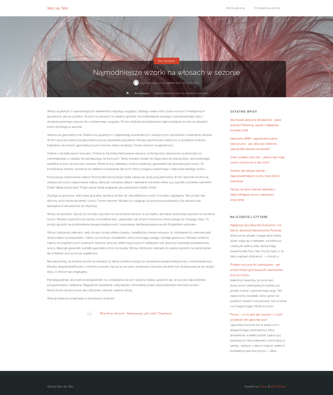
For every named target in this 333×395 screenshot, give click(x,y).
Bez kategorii (166, 61)
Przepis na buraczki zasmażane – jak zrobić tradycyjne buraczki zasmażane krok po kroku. (256, 270)
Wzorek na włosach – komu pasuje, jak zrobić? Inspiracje (136, 313)
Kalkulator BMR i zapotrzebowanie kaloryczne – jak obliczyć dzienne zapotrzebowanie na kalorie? (253, 144)
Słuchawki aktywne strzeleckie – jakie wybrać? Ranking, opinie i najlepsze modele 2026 (255, 125)
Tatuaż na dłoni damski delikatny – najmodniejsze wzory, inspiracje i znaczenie (253, 195)
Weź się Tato (57, 8)
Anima (262, 386)
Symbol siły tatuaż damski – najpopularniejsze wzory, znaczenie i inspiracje (255, 176)
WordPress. (278, 386)
